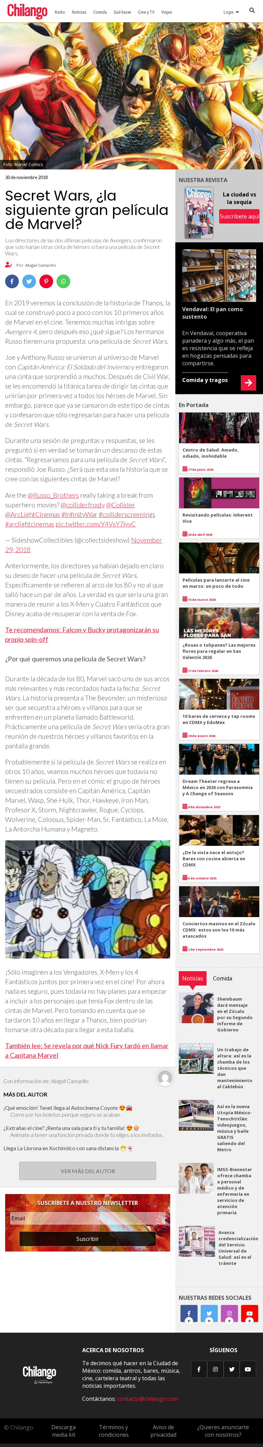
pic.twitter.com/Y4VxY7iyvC (95, 524)
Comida (100, 12)
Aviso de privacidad (163, 1430)
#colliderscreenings (127, 514)
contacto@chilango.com (147, 1398)
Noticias (79, 12)
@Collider (120, 505)
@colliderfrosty (83, 505)
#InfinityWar (79, 514)
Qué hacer (122, 12)
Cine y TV (146, 12)
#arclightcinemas (29, 524)
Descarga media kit (63, 1430)
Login (230, 12)
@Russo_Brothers (53, 495)
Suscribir (87, 1239)
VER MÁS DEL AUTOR (88, 1171)
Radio (60, 12)
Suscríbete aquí (239, 216)
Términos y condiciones (114, 1430)
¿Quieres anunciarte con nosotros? (223, 1430)
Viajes (166, 12)
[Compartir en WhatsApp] (63, 281)
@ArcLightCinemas (32, 514)
